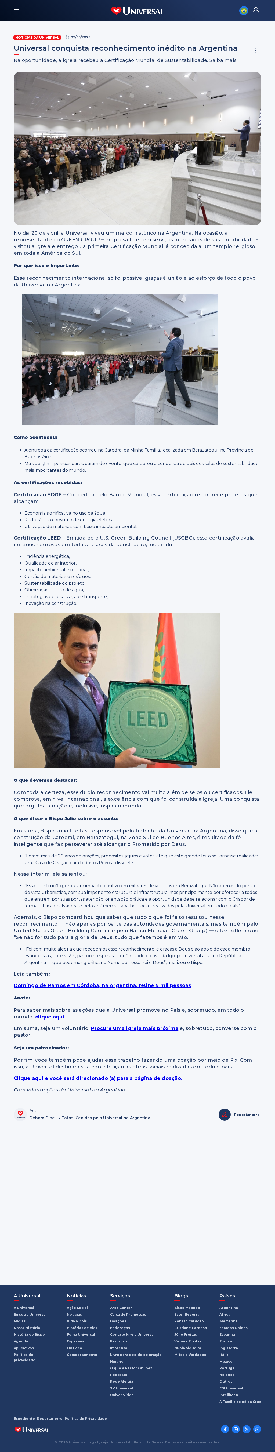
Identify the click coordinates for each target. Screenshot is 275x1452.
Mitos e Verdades (190, 1355)
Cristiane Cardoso (190, 1328)
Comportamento (82, 1355)
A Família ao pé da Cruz (240, 1402)
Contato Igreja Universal (132, 1335)
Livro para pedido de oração (136, 1355)
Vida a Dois (77, 1321)
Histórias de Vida (82, 1328)
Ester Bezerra (187, 1314)
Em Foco (74, 1348)
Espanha (227, 1335)
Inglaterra (228, 1348)
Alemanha (228, 1321)
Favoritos (118, 1341)
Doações (118, 1321)
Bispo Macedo (187, 1308)
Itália (224, 1355)
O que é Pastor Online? (131, 1368)
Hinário (117, 1361)
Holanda (227, 1375)
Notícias (74, 1314)
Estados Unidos (233, 1328)
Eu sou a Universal (30, 1314)
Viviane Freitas (187, 1341)
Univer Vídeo (122, 1395)
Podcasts (118, 1375)
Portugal (227, 1368)
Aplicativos (24, 1348)
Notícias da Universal (37, 37)
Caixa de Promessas (128, 1314)
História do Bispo (29, 1335)
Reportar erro (50, 1419)
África (224, 1314)
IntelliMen (228, 1395)
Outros (225, 1382)
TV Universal (121, 1388)
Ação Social (77, 1308)
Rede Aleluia (121, 1382)
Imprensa (118, 1348)
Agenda (21, 1341)
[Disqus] (137, 1203)
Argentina (228, 1308)
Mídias (20, 1321)
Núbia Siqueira (187, 1348)
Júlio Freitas (185, 1335)
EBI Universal (231, 1388)
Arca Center (121, 1308)
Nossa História (27, 1328)
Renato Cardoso (189, 1321)
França (225, 1341)
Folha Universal (81, 1335)
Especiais (75, 1341)
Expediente (24, 1419)
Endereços (120, 1328)
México (226, 1361)
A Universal (24, 1308)
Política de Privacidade (86, 1419)
